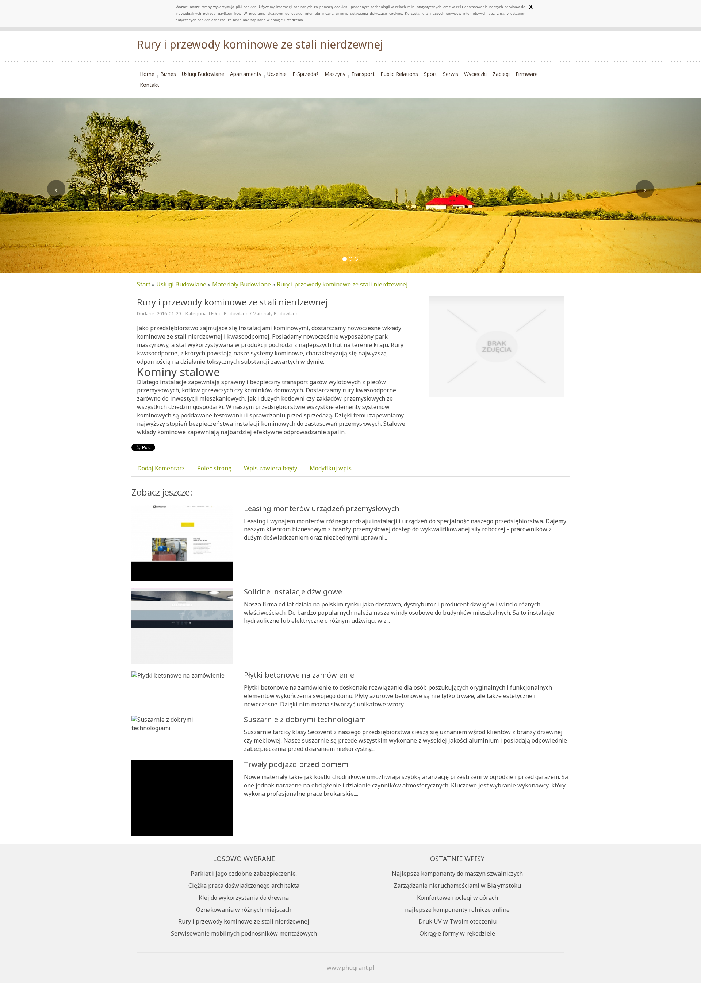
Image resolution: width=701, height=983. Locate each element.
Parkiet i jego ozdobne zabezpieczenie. (244, 874)
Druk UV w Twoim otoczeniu (457, 921)
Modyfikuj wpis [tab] (331, 468)
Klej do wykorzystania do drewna (244, 898)
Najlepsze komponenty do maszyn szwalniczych (457, 874)
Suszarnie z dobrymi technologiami (306, 719)
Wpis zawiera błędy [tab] (270, 468)
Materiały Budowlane (241, 284)
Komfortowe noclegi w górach (457, 898)
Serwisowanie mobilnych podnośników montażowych (244, 933)
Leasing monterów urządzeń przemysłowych (321, 508)
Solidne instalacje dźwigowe (293, 592)
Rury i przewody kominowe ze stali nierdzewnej (342, 284)
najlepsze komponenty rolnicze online (457, 910)
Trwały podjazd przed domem (296, 764)
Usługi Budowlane (181, 284)
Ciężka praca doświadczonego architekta (243, 886)
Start (143, 284)
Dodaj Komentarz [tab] (161, 468)
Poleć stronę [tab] (214, 468)
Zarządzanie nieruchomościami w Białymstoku (457, 886)
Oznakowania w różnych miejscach (243, 910)
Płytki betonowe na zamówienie (299, 675)
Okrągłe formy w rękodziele (457, 933)
